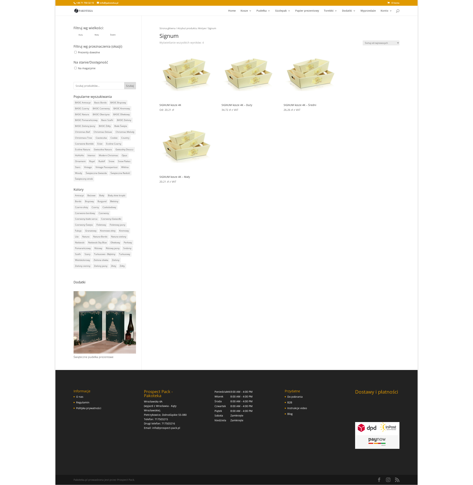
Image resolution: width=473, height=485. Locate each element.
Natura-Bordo (100, 236)
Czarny (95, 207)
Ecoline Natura (82, 149)
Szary (87, 254)
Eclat (99, 143)
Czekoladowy (109, 207)
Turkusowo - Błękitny (104, 254)
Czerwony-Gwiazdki (111, 218)
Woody (78, 173)
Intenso (91, 155)
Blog (290, 414)
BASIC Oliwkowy (121, 114)
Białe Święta (120, 126)
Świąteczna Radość (120, 173)
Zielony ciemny (82, 266)
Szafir (78, 254)
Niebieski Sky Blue (97, 242)
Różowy (98, 248)
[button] (81, 35)
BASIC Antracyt (83, 102)
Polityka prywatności (88, 408)
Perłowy (128, 242)
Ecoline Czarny (113, 143)
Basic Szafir (107, 120)
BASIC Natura (82, 114)
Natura (85, 236)
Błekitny (114, 201)
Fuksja (78, 230)
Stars (77, 167)
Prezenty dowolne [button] (89, 52)
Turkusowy (124, 254)
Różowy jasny (113, 248)
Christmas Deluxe (103, 131)
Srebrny (127, 248)
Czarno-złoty (81, 207)
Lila (77, 236)
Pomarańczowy (83, 248)
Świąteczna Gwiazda (96, 173)
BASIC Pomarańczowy (86, 120)
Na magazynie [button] (87, 68)
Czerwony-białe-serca (86, 218)
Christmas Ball (82, 131)
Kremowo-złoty (107, 230)
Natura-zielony (118, 236)
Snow (111, 161)
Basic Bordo (100, 102)
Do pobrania (295, 396)
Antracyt (79, 195)
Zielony (115, 260)
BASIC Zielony (124, 120)
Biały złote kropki (116, 195)
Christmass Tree (83, 137)
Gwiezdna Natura (103, 149)
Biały (101, 195)
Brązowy (89, 201)
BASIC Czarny (82, 108)
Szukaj (130, 86)
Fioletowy (101, 224)
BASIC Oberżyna (101, 114)
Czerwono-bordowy (85, 213)
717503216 (168, 423)
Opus (124, 155)
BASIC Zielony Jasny (85, 126)
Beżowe (91, 195)
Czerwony (104, 213)
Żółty (122, 266)
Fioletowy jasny (117, 224)
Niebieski (79, 242)
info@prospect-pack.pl (166, 428)
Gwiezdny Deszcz (124, 149)
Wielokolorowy (82, 260)
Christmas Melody (125, 131)
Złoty (113, 266)
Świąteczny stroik (84, 178)
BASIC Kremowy (121, 108)
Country (125, 137)
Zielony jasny (100, 266)
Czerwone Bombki (84, 143)
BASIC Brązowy (118, 102)
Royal (92, 161)
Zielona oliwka (101, 260)
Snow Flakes (124, 161)
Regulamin (82, 402)
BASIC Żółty (105, 126)
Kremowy (124, 230)
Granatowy (90, 230)
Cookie (114, 137)
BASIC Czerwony (101, 108)
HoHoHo (79, 155)
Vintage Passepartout (107, 167)
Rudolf (101, 161)
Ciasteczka (101, 137)
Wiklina (125, 167)
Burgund (102, 201)
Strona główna (167, 28)
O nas (79, 396)
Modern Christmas (108, 155)
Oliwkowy (115, 242)
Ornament (80, 161)
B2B (289, 402)
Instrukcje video (297, 408)
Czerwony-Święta (84, 224)
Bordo (78, 201)
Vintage (88, 167)
